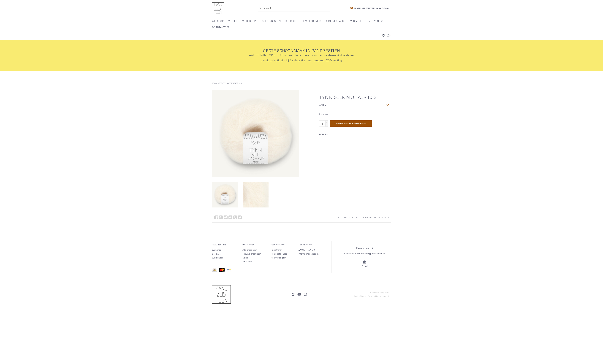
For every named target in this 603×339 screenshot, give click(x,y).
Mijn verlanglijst (278, 257)
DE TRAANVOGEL (221, 27)
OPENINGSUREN (271, 21)
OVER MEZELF (356, 21)
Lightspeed (384, 296)
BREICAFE (291, 21)
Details (323, 134)
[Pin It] (226, 217)
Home (214, 83)
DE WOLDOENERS (311, 21)
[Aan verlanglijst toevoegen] (387, 104)
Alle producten (249, 249)
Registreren (276, 249)
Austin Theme (360, 296)
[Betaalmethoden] (215, 270)
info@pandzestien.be (309, 253)
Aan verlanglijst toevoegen (349, 217)
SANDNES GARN (335, 21)
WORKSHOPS (249, 21)
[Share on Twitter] (240, 217)
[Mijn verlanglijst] (383, 35)
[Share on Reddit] (230, 217)
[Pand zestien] (232, 8)
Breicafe (216, 253)
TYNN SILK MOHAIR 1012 (230, 83)
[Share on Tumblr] (235, 217)
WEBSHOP (218, 21)
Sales (245, 257)
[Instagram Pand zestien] (305, 294)
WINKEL (233, 21)
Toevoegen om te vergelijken (376, 217)
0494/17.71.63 (308, 249)
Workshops (217, 257)
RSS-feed (247, 261)
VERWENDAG (376, 21)
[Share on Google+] (221, 217)
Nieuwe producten (251, 253)
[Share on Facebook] (216, 217)
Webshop (217, 249)
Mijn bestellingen (279, 253)
